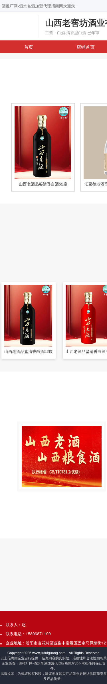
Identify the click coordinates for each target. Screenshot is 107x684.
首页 (28, 47)
